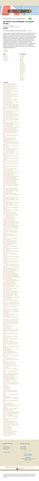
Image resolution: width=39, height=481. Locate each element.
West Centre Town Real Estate (8, 432)
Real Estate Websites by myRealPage (28, 467)
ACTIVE (27, 8)
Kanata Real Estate (6, 386)
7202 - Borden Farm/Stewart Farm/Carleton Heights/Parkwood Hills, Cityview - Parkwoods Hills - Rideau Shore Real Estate (11, 224)
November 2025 (22, 68)
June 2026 (22, 59)
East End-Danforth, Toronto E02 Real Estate (10, 373)
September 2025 (23, 70)
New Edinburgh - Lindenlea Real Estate (10, 408)
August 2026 (22, 56)
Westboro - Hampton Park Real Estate (10, 434)
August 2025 (22, 72)
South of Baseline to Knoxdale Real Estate (10, 423)
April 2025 (21, 77)
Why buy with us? (6, 446)
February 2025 (22, 79)
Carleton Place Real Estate (8, 350)
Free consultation (23, 449)
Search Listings (6, 449)
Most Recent (22, 55)
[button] (28, 462)
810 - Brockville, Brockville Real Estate (10, 279)
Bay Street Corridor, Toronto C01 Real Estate (11, 329)
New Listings (5, 56)
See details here (29, 30)
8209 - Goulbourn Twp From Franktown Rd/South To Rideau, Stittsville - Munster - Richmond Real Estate (10, 295)
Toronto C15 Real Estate (7, 428)
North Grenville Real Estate (8, 409)
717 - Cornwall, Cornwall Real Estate (9, 217)
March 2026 (22, 63)
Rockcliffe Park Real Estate (8, 422)
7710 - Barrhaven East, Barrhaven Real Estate (11, 264)
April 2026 (21, 61)
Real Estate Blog (6, 59)
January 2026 (22, 65)
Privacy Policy (21, 467)
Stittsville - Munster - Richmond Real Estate (11, 425)
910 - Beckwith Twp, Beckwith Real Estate (10, 319)
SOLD (31, 8)
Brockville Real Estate (7, 349)
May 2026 (21, 60)
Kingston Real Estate (7, 387)
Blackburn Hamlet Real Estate (8, 341)
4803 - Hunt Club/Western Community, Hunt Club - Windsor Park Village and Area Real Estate (10, 185)
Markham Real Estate (7, 396)
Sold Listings (5, 60)
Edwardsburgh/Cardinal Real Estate (9, 374)
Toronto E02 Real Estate (7, 430)
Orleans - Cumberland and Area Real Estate (10, 413)
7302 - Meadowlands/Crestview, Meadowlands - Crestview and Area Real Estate (10, 236)
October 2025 (22, 69)
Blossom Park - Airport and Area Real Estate (11, 342)
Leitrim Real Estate (6, 389)
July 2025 (21, 73)
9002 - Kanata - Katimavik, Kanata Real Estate (11, 302)
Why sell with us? (23, 446)
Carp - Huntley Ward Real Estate (8, 358)
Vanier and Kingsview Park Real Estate (10, 431)
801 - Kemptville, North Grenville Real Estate (11, 275)
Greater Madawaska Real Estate (8, 378)
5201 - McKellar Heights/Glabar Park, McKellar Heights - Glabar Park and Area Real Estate (11, 194)
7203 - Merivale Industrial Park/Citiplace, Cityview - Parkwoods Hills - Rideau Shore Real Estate (10, 228)
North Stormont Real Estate (8, 410)
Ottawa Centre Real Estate (7, 414)
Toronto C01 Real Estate (7, 427)
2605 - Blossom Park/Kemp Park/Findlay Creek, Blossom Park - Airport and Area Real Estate (11, 120)
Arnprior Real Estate (6, 327)
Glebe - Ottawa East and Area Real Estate (10, 377)
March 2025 (22, 78)
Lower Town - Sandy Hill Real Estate (9, 390)
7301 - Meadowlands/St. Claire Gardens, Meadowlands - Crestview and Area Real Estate (10, 232)
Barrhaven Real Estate (7, 328)
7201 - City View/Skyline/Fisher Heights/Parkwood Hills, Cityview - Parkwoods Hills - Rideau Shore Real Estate (11, 220)
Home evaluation (23, 447)
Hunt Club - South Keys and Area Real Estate (11, 382)
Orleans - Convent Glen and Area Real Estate (11, 412)
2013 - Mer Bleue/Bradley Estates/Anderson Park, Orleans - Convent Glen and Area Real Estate (11, 108)
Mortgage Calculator (6, 447)
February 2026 (22, 64)
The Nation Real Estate (7, 426)
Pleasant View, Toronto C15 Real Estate (10, 421)
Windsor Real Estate (6, 435)
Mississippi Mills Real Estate (8, 404)
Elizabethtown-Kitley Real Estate (9, 376)
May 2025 (21, 76)
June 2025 (22, 74)
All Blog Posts (5, 55)
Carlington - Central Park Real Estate (9, 351)
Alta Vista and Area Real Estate (8, 325)
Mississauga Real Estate (7, 403)
